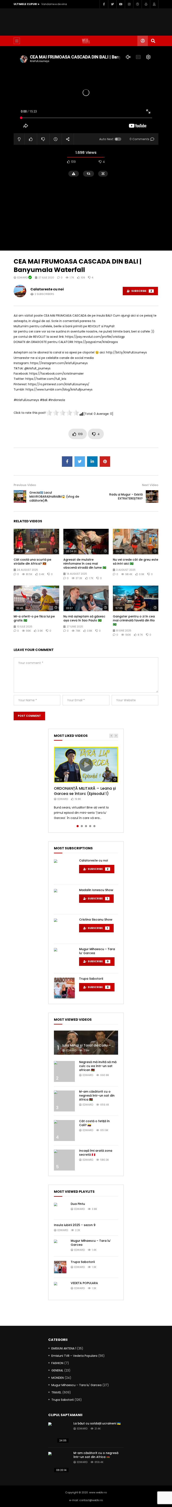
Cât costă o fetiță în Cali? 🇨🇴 (94, 1123)
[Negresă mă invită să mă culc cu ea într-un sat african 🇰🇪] (64, 1071)
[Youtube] (120, 4)
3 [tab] (86, 826)
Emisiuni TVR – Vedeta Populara (74, 1356)
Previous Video (25, 485)
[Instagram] (129, 4)
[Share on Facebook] (67, 461)
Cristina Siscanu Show (95, 919)
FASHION (57, 1363)
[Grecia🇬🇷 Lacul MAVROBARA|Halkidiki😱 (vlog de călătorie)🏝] (20, 496)
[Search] (153, 41)
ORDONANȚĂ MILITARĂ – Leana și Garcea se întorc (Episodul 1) (85, 791)
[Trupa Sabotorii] (64, 988)
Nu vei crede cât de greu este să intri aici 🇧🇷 (135, 562)
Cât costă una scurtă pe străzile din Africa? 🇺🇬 (32, 562)
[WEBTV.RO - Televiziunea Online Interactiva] (86, 41)
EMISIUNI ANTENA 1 (63, 1348)
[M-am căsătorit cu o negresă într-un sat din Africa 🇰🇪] (64, 1100)
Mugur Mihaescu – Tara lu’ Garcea (97, 951)
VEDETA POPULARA (84, 1283)
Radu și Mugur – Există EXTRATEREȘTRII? (126, 496)
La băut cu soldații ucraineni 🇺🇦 (97, 1423)
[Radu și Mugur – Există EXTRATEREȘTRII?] (152, 496)
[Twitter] (112, 4)
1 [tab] (78, 826)
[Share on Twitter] (79, 461)
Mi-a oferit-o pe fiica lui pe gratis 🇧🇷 (34, 618)
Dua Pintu (78, 1204)
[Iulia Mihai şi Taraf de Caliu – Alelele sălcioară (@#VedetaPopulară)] (86, 1043)
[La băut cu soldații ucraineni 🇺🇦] (58, 1432)
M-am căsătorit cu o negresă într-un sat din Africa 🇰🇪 (97, 1095)
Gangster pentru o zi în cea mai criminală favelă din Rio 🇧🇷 (134, 620)
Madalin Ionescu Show (96, 890)
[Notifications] (146, 4)
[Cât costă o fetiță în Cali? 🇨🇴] (64, 1130)
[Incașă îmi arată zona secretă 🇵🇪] (64, 1160)
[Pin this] (105, 461)
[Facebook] (104, 4)
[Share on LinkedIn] (92, 461)
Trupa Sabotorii (91, 979)
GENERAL (57, 1370)
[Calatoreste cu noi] (64, 869)
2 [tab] (82, 826)
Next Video (150, 485)
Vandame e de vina (54, 4)
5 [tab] (94, 826)
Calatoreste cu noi (47, 289)
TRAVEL (56, 1392)
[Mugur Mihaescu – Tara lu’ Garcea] (64, 958)
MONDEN (57, 1378)
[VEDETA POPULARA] (60, 1288)
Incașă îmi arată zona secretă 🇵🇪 (95, 1153)
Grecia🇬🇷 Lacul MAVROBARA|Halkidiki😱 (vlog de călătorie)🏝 (54, 496)
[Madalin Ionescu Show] (64, 899)
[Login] (154, 4)
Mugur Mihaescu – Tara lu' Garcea (76, 1385)
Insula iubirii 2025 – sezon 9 (74, 1225)
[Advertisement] (90, 21)
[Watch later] (137, 4)
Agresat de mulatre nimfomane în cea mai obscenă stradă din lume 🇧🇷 (84, 564)
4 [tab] (90, 826)
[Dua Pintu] (60, 1209)
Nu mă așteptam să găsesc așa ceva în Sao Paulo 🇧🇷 (84, 618)
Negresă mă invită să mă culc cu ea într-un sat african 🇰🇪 (97, 1066)
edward (22, 277)
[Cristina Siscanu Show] (64, 928)
